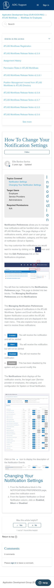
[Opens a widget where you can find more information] (43, 583)
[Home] (7, 4)
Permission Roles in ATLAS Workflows (21, 67)
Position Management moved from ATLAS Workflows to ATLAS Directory (23, 84)
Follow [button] (27, 152)
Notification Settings (18, 181)
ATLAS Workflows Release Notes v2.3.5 (22, 107)
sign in (13, 562)
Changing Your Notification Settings (25, 184)
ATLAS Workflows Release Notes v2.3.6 (22, 114)
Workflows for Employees (31, 17)
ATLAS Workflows (9, 17)
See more (27, 121)
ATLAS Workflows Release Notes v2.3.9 (22, 53)
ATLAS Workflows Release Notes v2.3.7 (22, 99)
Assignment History (12, 60)
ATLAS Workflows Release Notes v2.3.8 (22, 92)
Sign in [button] (46, 5)
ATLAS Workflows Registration (17, 46)
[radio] (19, 525)
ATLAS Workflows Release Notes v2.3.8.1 (23, 75)
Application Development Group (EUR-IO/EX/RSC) (23, 14)
